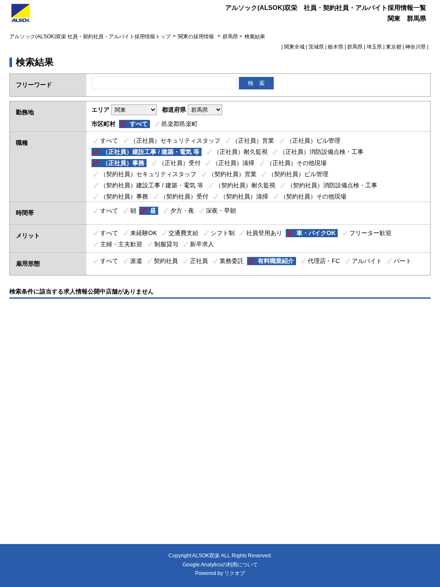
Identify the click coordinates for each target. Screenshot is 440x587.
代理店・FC (324, 260)
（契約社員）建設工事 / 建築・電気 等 (151, 185)
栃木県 (335, 47)
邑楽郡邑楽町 (180, 123)
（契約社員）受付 (184, 196)
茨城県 (316, 47)
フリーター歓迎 (370, 232)
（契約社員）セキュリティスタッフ (148, 174)
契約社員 (166, 260)
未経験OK (143, 232)
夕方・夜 (182, 210)
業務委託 (232, 260)
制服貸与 (166, 244)
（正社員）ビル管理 (313, 140)
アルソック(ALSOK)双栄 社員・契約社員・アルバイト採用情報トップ (90, 37)
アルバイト (367, 260)
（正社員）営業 (253, 140)
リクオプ (234, 573)
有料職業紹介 (276, 260)
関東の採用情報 (196, 37)
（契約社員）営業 (232, 174)
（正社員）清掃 (233, 162)
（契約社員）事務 (124, 196)
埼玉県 (374, 47)
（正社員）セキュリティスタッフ (175, 140)
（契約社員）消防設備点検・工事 (332, 185)
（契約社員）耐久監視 (245, 185)
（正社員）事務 (123, 162)
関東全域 (294, 47)
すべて (139, 123)
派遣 (136, 260)
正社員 (199, 260)
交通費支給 (183, 232)
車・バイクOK (316, 232)
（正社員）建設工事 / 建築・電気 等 (150, 151)
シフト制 (223, 232)
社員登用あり (264, 232)
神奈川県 (415, 47)
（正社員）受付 (180, 162)
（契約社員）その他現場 (313, 196)
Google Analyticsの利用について (220, 565)
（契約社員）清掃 (244, 196)
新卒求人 (202, 244)
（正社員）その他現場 (296, 162)
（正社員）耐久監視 (241, 151)
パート (403, 260)
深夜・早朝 (221, 210)
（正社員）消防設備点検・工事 (321, 151)
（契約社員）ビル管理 (298, 174)
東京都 (393, 47)
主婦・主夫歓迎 (121, 244)
